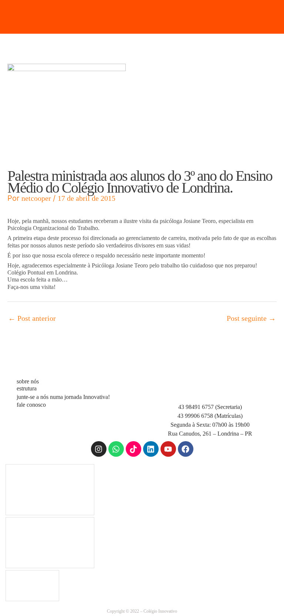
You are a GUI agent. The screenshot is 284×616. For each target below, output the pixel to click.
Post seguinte (251, 318)
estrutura (27, 388)
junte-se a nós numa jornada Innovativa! (63, 397)
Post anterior (32, 318)
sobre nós (28, 381)
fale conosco (31, 405)
